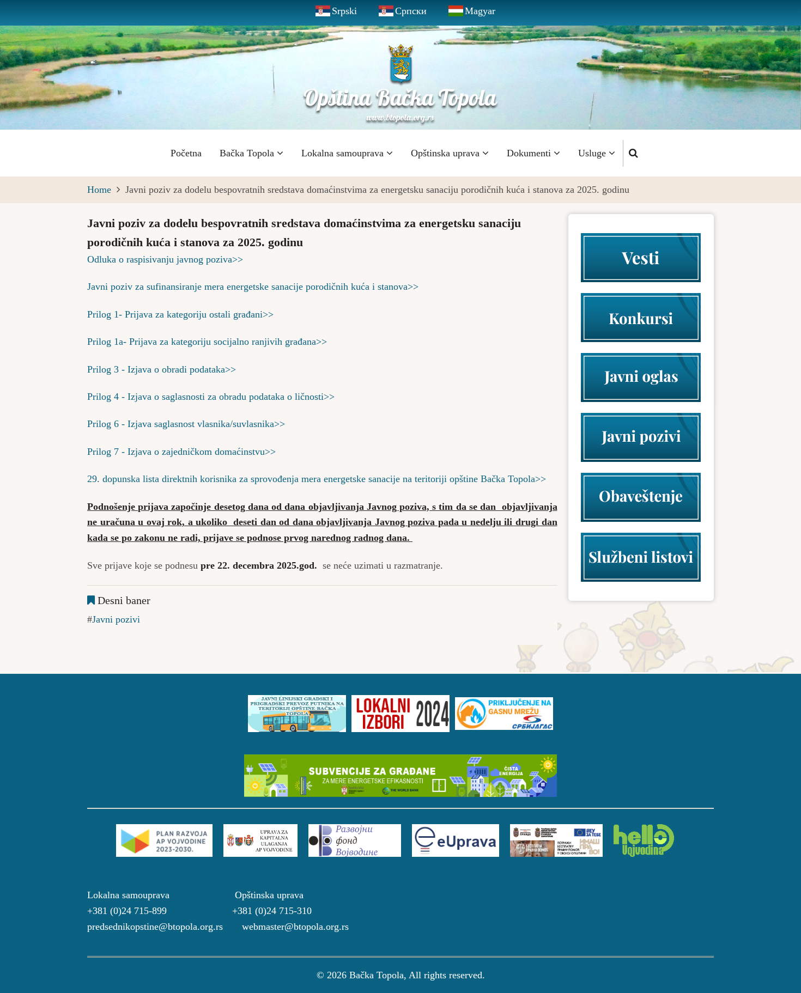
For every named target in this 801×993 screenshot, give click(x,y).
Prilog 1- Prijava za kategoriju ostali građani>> (180, 314)
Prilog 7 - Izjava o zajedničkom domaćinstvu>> (181, 451)
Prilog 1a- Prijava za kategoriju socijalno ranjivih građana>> (207, 341)
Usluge (593, 153)
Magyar (480, 10)
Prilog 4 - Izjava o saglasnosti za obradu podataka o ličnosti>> (211, 396)
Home (99, 189)
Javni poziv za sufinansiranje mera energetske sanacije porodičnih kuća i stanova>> (252, 286)
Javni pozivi (116, 619)
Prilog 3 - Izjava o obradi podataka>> (161, 369)
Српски (411, 10)
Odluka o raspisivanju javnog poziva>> (165, 259)
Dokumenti (530, 153)
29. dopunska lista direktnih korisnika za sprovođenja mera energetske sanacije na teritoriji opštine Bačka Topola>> (316, 478)
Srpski (344, 10)
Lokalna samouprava (343, 153)
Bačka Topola (248, 153)
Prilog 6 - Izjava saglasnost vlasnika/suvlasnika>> (186, 423)
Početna (186, 153)
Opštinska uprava (446, 153)
